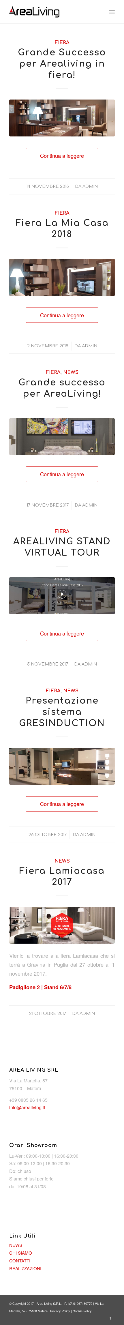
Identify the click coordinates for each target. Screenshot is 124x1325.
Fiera (62, 42)
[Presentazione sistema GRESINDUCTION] (62, 766)
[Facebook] (110, 1317)
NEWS (15, 1245)
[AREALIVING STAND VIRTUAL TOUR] (62, 595)
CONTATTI (19, 1260)
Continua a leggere (62, 155)
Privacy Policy (60, 1311)
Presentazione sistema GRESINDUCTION (62, 712)
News (70, 372)
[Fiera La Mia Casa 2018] (62, 277)
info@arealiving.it (27, 1107)
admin (90, 186)
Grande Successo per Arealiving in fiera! (62, 64)
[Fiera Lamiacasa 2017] (62, 925)
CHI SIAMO (20, 1253)
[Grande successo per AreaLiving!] (62, 436)
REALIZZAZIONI (25, 1268)
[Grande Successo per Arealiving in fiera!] (62, 118)
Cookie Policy (82, 1311)
